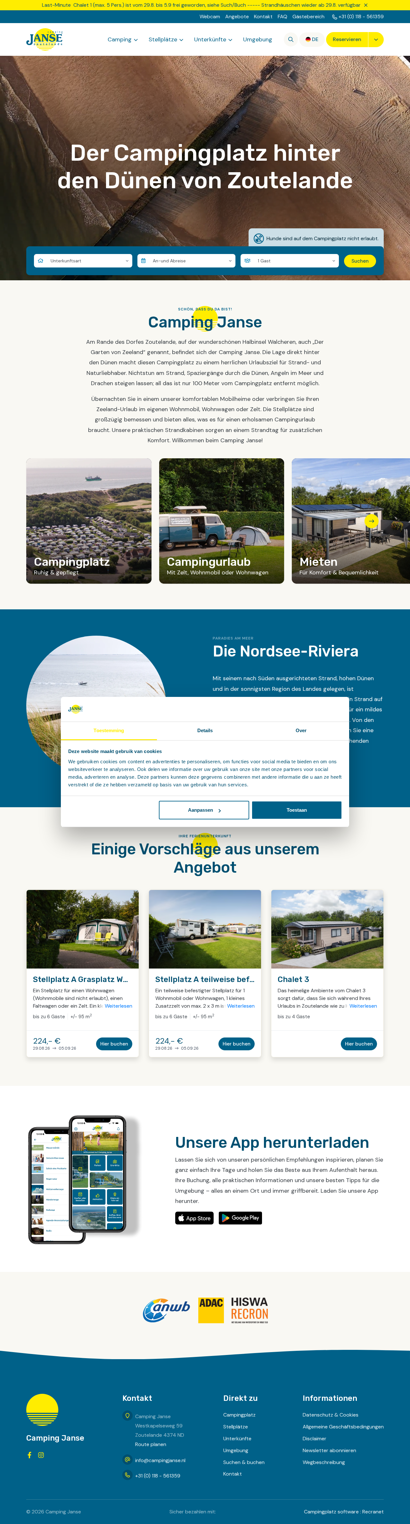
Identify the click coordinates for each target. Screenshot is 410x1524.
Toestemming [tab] (109, 730)
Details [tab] (205, 730)
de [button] (315, 39)
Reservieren (347, 39)
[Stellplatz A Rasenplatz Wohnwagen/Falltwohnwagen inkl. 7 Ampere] (83, 929)
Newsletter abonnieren (329, 1450)
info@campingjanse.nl (160, 1460)
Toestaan (297, 810)
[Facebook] (29, 1455)
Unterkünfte (210, 39)
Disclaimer (314, 1438)
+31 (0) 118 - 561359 (361, 16)
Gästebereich (308, 16)
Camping (120, 39)
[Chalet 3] (327, 929)
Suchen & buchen (244, 1462)
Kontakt (263, 16)
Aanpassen (200, 810)
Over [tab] (301, 730)
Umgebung (257, 39)
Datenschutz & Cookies (330, 1414)
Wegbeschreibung (324, 1462)
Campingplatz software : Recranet (344, 1511)
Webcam (210, 16)
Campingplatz (239, 1414)
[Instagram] (41, 1455)
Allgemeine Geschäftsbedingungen (343, 1426)
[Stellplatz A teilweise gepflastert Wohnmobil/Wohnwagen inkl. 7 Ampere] (205, 929)
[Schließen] (365, 5)
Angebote (237, 16)
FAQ (282, 16)
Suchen (360, 261)
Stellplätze (163, 39)
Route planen (150, 1444)
